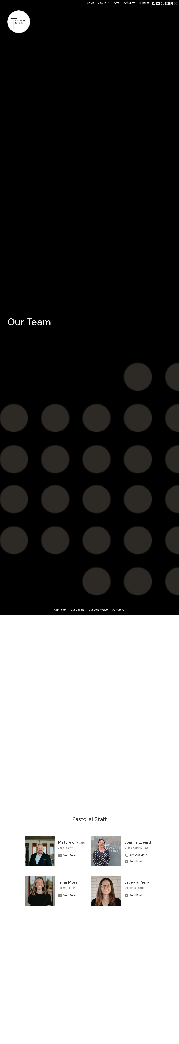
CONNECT (129, 3)
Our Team (60, 609)
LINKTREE (144, 3)
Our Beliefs (77, 609)
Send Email (69, 855)
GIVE (116, 3)
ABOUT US (104, 3)
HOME (90, 3)
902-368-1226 (138, 855)
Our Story (118, 609)
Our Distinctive (98, 609)
